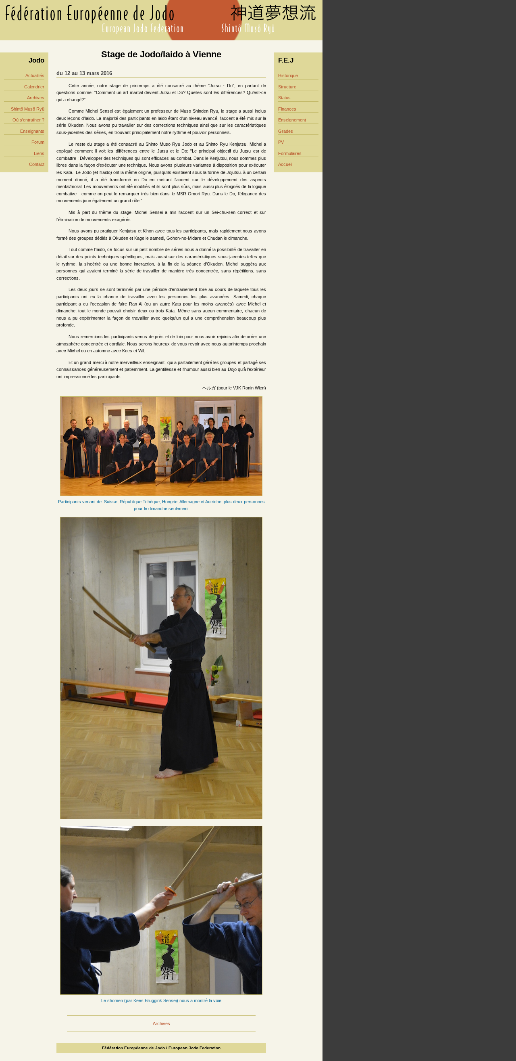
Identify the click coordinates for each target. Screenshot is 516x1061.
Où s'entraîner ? (28, 119)
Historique (288, 75)
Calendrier (34, 86)
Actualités (34, 75)
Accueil (285, 164)
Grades (285, 131)
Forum (37, 142)
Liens (39, 153)
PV (281, 142)
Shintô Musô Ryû (27, 109)
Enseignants (32, 131)
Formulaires (290, 153)
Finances (287, 109)
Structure (287, 86)
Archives (35, 97)
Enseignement (292, 119)
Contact (36, 164)
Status (284, 97)
